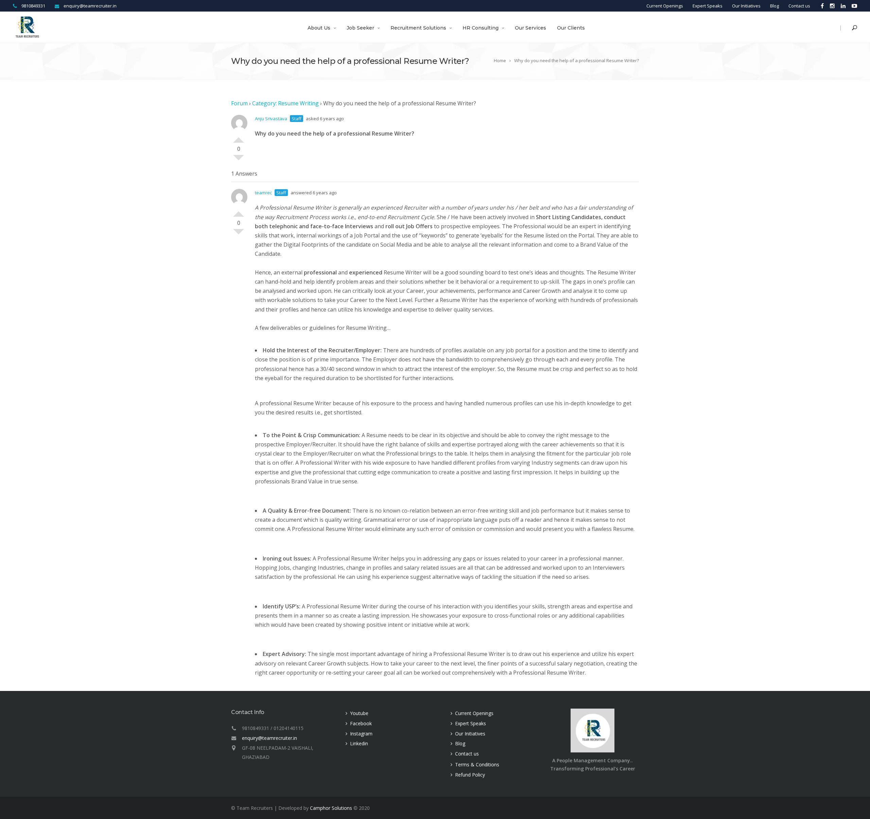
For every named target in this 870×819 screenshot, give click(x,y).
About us (319, 28)
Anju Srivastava (271, 118)
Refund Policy (470, 774)
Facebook (361, 723)
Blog (774, 6)
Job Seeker (360, 28)
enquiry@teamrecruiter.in (269, 738)
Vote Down (238, 160)
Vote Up (238, 137)
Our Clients (571, 28)
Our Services (530, 28)
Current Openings (664, 6)
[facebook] (822, 5)
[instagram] (832, 5)
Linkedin (359, 743)
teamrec (263, 193)
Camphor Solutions (331, 808)
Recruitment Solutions (418, 28)
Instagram (361, 733)
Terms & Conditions (477, 764)
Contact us (799, 6)
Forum (239, 103)
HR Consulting (481, 28)
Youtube (359, 713)
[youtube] (853, 5)
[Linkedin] (843, 5)
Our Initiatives (746, 6)
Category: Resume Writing (285, 103)
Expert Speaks (708, 6)
